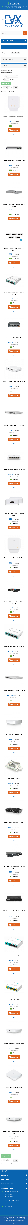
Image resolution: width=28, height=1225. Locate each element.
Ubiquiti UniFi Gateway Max (14, 1087)
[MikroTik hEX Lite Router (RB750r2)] (14, 942)
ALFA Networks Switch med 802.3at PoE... (14, 867)
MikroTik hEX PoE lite (14, 999)
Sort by (3, 76)
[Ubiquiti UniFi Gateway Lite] (14, 722)
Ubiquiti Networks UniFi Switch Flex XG (14, 381)
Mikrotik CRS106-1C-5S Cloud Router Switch (14, 294)
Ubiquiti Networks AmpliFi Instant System (14, 514)
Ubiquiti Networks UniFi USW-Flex (14, 558)
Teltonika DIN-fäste (14, 778)
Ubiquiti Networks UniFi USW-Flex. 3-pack (14, 117)
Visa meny (5, 47)
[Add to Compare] (14, 134)
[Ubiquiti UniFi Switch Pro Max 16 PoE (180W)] (14, 192)
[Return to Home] (2, 53)
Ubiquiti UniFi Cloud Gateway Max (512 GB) (14, 1132)
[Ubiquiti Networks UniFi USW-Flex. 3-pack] (14, 103)
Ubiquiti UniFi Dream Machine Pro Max (14, 160)
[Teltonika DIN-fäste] (14, 766)
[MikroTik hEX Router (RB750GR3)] (14, 634)
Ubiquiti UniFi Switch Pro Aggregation (14, 425)
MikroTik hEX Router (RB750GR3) (14, 646)
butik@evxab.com (13, 1207)
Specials (5, 65)
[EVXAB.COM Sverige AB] (14, 19)
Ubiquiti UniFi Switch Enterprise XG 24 (14, 690)
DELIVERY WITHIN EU (15, 7)
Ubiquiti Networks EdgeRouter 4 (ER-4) (14, 911)
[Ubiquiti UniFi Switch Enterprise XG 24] (14, 678)
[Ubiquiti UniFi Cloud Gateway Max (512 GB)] (14, 1119)
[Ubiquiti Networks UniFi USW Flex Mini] (14, 457)
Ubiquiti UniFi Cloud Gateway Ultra (14, 1043)
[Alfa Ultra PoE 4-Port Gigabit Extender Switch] (14, 589)
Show (2, 79)
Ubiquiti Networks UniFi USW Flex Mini (14, 469)
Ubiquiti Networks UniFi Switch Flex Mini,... (14, 249)
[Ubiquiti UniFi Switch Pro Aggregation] (14, 413)
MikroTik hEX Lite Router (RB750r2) (14, 955)
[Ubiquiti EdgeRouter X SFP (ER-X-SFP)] (14, 810)
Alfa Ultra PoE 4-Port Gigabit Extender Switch (14, 603)
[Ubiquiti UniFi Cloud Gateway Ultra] (14, 1031)
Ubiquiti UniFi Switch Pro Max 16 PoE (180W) (14, 205)
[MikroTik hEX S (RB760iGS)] (14, 325)
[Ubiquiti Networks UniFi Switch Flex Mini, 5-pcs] (14, 236)
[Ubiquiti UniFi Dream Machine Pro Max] (14, 148)
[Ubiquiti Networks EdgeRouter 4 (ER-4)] (14, 898)
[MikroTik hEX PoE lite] (14, 986)
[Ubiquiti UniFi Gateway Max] (14, 1075)
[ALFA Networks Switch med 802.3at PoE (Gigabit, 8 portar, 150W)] (14, 854)
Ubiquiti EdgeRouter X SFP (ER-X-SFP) (14, 822)
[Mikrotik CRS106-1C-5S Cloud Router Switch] (14, 280)
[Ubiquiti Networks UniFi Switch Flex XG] (14, 369)
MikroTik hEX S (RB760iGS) (14, 337)
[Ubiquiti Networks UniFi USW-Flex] (14, 545)
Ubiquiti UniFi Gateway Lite (14, 734)
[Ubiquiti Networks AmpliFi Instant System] (14, 501)
